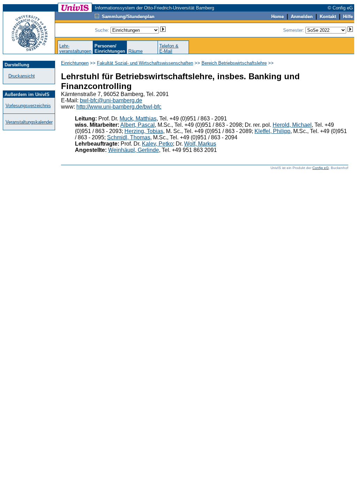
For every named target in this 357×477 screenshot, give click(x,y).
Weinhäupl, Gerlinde (133, 150)
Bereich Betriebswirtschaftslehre (234, 63)
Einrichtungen (75, 63)
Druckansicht (21, 76)
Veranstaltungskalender (29, 122)
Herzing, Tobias (143, 131)
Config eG (320, 168)
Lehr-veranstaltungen (75, 48)
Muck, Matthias (138, 119)
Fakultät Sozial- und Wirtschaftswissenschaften (145, 63)
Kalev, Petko (157, 144)
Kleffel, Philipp (272, 131)
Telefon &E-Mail (168, 48)
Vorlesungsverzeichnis (28, 105)
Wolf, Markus (200, 144)
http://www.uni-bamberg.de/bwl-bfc (118, 107)
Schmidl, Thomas (128, 137)
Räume (135, 51)
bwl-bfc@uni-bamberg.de (111, 100)
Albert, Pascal (137, 125)
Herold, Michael (292, 125)
